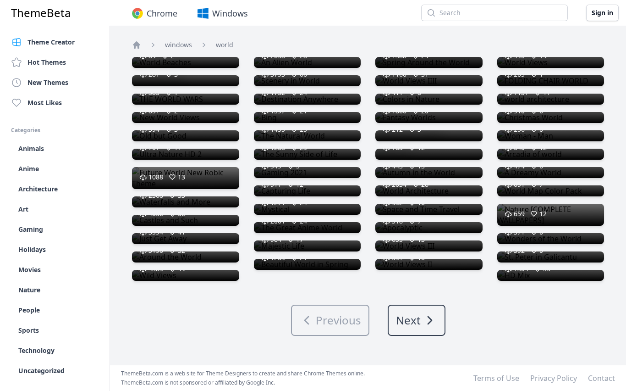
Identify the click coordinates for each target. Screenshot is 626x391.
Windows (230, 13)
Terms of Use (496, 378)
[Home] (136, 45)
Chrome (162, 13)
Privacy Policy (553, 378)
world (224, 44)
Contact (601, 378)
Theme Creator (51, 42)
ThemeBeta (41, 13)
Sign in (602, 12)
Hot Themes (46, 62)
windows (178, 44)
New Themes (47, 82)
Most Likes (44, 102)
